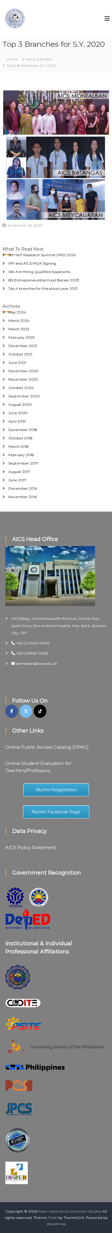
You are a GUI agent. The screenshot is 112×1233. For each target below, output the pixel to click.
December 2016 (22, 488)
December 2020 (23, 371)
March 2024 (19, 320)
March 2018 (18, 446)
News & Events (39, 59)
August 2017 (19, 471)
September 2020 (24, 396)
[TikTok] (40, 711)
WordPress (56, 1224)
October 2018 (20, 438)
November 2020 (23, 379)
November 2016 (22, 497)
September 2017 (23, 463)
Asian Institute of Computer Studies (70, 1211)
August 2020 (20, 404)
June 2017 (17, 480)
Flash (52, 1217)
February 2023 (21, 337)
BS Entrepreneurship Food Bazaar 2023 (43, 280)
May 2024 (17, 312)
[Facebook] (11, 711)
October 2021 (20, 354)
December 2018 (22, 429)
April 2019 (17, 421)
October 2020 (21, 387)
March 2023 (18, 329)
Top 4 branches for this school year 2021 (43, 288)
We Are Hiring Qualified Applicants (39, 271)
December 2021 (22, 345)
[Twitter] (26, 711)
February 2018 (21, 455)
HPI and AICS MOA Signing (32, 263)
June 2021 (17, 362)
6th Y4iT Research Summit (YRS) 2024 (42, 255)
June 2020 (18, 413)
